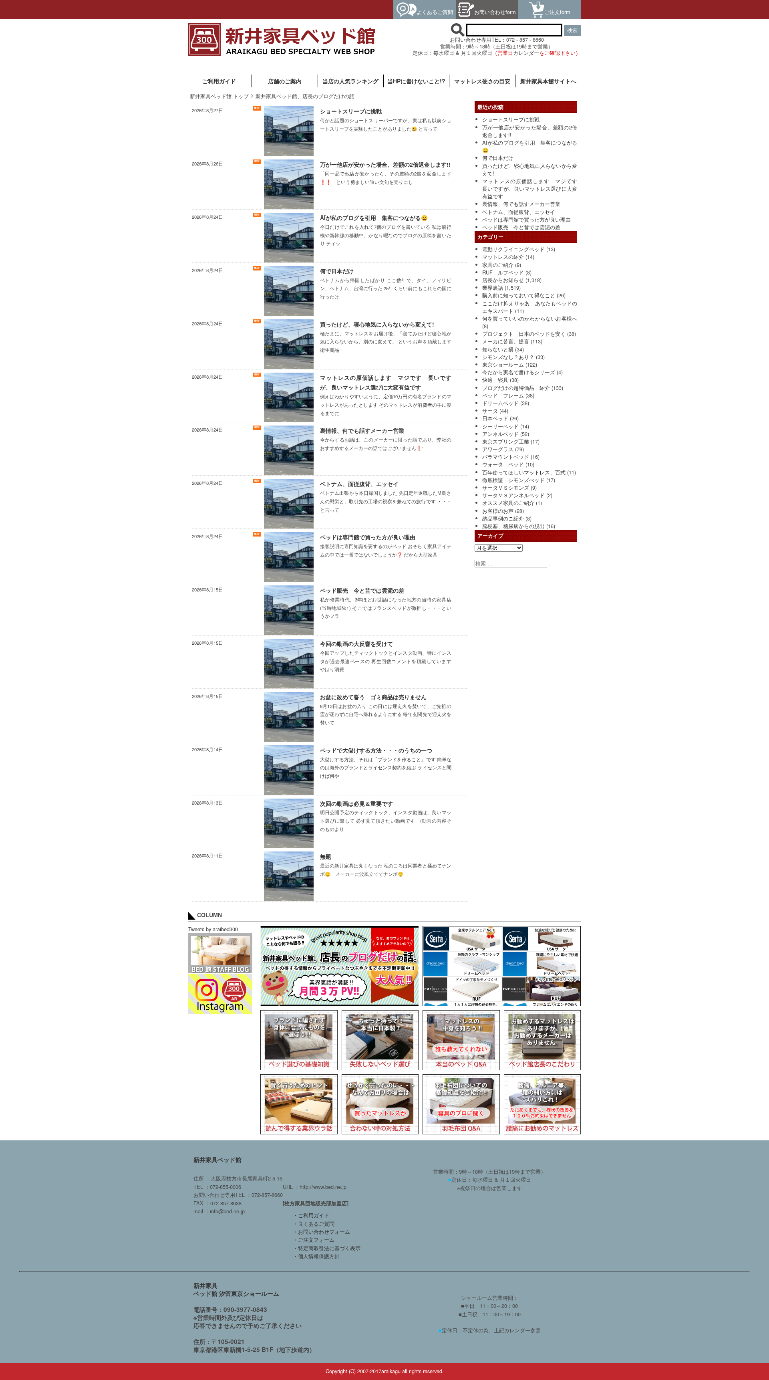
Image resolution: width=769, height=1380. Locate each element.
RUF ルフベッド (503, 272)
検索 (572, 30)
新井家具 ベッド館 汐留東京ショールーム (236, 1289)
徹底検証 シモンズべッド (513, 480)
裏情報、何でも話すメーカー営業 (521, 204)
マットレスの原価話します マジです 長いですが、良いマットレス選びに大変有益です (532, 188)
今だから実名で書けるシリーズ (518, 372)
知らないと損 (497, 349)
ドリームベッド (500, 403)
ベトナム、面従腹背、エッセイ (518, 212)
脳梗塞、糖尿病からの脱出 (513, 526)
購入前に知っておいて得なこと (518, 295)
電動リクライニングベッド (513, 249)
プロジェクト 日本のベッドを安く (524, 333)
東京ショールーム (503, 364)
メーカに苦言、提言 (505, 341)
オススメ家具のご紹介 (508, 502)
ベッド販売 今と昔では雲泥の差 (521, 227)
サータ (490, 410)
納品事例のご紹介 (503, 518)
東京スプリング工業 (505, 441)
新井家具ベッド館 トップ (219, 96)
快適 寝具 (495, 379)
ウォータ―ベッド (503, 464)
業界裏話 (492, 287)
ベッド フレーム (503, 395)
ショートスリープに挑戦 (511, 119)
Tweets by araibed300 (213, 929)
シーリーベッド (500, 426)
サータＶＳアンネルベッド (513, 495)
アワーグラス (497, 449)
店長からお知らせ (503, 280)
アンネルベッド (500, 434)
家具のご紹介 (497, 264)
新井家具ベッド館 (217, 1159)
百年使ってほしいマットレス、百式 (524, 472)
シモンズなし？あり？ (508, 357)
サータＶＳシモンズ (505, 487)
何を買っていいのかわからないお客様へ (529, 318)
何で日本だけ (497, 157)
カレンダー (526, 52)
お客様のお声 (497, 510)
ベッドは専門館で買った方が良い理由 (526, 219)
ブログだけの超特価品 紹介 (516, 387)
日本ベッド (495, 418)
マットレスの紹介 (503, 256)
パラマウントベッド (505, 456)
